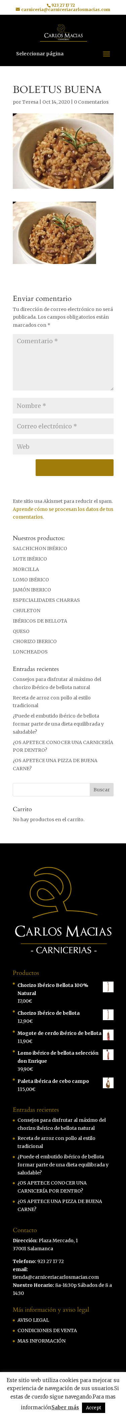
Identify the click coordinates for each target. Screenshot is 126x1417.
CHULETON (26, 611)
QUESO (21, 631)
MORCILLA (26, 569)
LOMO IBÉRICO (31, 580)
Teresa (30, 102)
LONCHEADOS (30, 652)
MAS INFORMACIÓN (41, 1341)
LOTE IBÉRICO (30, 559)
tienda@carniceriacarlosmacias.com (56, 1277)
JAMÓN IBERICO (32, 590)
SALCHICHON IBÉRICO (40, 548)
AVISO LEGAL (33, 1320)
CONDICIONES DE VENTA (47, 1330)
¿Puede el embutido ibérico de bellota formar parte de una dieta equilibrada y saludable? (58, 724)
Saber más (65, 1407)
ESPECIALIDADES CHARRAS (46, 600)
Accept (93, 1408)
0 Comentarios (91, 102)
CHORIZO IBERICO (35, 641)
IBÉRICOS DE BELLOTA (40, 621)
